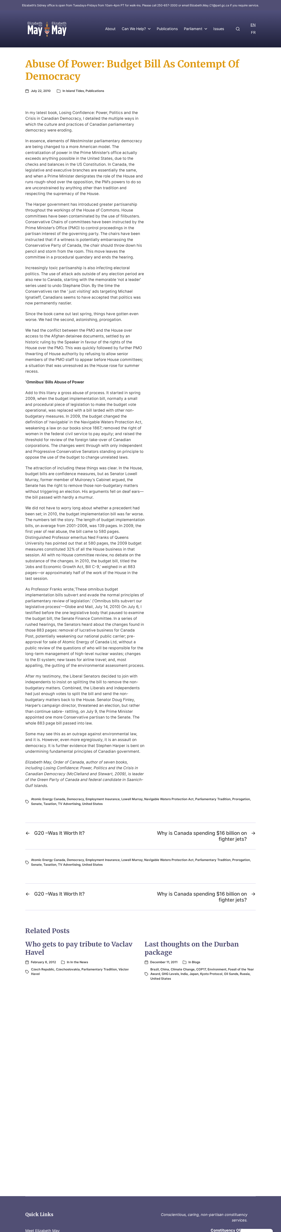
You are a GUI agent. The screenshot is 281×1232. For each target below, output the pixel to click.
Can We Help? (134, 29)
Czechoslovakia (68, 969)
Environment (217, 969)
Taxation (49, 804)
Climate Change (183, 969)
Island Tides (75, 91)
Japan (194, 974)
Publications (167, 29)
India (184, 974)
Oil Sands (231, 974)
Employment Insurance (103, 799)
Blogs (196, 962)
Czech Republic (42, 969)
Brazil (154, 969)
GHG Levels (170, 974)
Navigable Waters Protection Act (169, 799)
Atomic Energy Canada (48, 799)
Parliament (193, 29)
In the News (79, 962)
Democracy (75, 799)
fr (253, 32)
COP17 (201, 969)
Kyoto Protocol (211, 974)
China (164, 969)
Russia (245, 974)
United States (92, 804)
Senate (36, 804)
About (110, 29)
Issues (218, 29)
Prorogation (241, 799)
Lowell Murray (132, 799)
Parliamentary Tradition (213, 799)
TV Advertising (69, 804)
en (253, 25)
